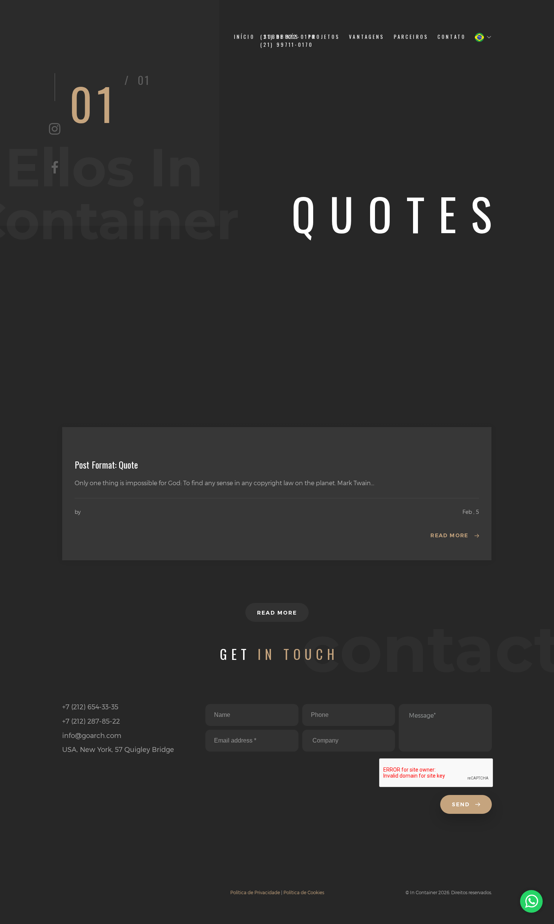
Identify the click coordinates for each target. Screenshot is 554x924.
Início (244, 36)
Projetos (324, 36)
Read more (449, 535)
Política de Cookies (303, 892)
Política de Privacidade (255, 892)
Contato (452, 36)
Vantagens (366, 36)
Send (462, 804)
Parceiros (411, 36)
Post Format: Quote (106, 464)
